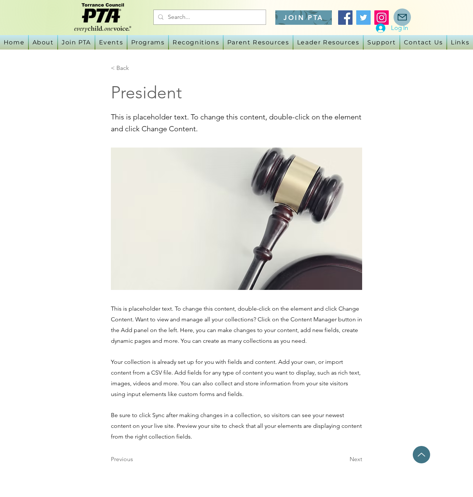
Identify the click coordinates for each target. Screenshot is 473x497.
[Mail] (402, 17)
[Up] (421, 454)
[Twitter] (363, 17)
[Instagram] (381, 17)
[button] (111, 42)
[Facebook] (345, 17)
